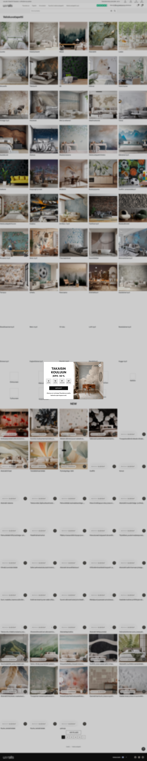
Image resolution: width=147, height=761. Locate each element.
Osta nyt (58, 388)
